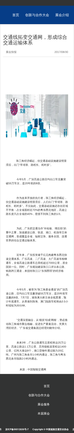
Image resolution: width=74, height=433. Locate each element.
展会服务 (44, 404)
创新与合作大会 (37, 14)
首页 (15, 14)
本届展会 (44, 413)
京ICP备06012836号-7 (17, 429)
